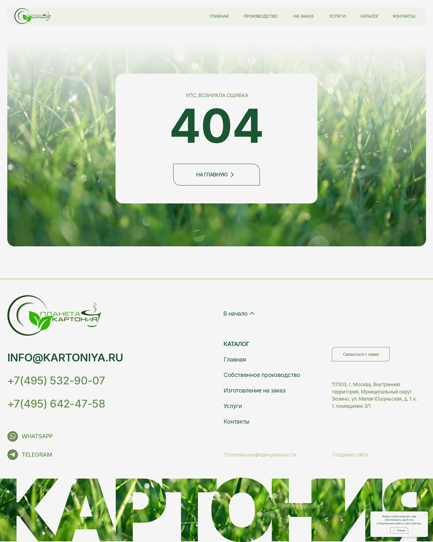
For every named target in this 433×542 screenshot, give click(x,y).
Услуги (233, 405)
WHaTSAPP (37, 436)
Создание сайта (350, 455)
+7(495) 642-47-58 (56, 403)
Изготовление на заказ (254, 390)
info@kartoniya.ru (65, 357)
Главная (235, 359)
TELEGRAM (37, 454)
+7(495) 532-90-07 (56, 380)
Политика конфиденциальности (260, 455)
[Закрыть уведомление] (425, 514)
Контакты (236, 421)
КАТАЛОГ (236, 343)
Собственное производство (262, 374)
